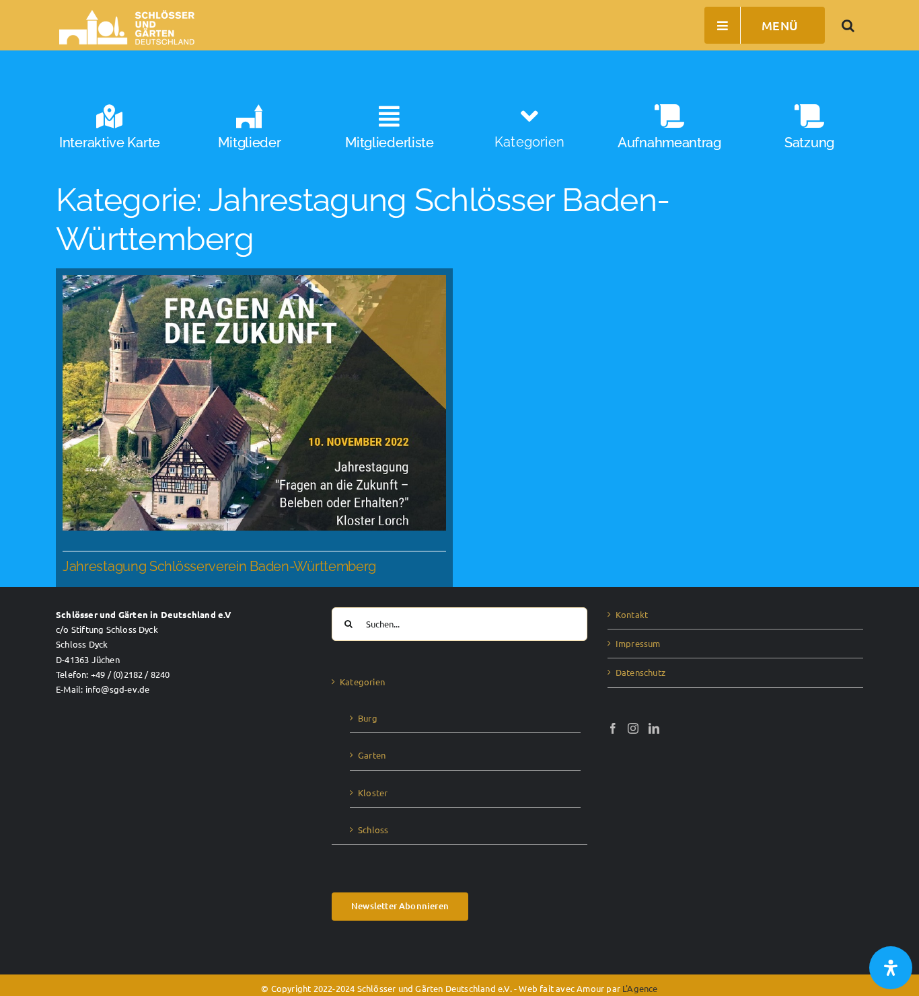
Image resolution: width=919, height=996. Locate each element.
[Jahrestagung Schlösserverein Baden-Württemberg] (254, 428)
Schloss (373, 829)
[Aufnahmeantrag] (669, 132)
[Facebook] (613, 728)
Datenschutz (640, 672)
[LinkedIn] (654, 728)
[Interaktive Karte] (109, 132)
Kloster (373, 792)
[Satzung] (809, 132)
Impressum (638, 643)
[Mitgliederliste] (389, 132)
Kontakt (632, 614)
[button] (848, 25)
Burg (367, 718)
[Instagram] (633, 728)
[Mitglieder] (249, 132)
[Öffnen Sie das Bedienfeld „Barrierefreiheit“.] (890, 967)
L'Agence (640, 988)
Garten (371, 755)
